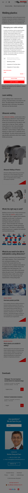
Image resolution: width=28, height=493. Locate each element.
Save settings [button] (14, 78)
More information (7, 70)
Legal (5, 72)
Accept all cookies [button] (14, 81)
